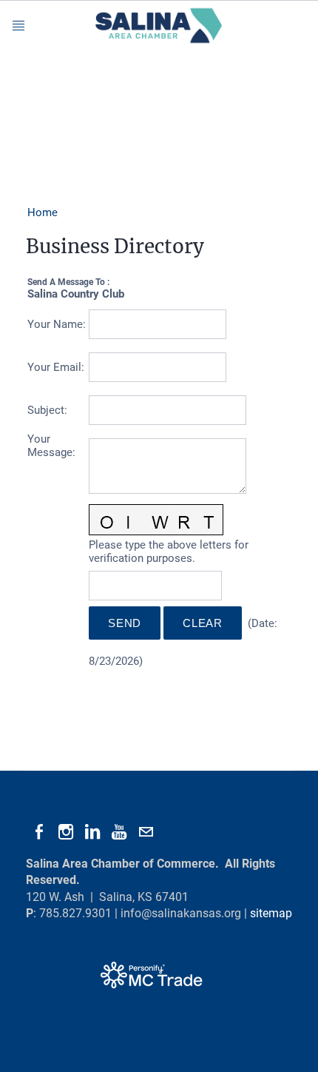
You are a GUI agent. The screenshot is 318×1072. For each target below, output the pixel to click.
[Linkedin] (92, 832)
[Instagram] (65, 832)
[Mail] (145, 832)
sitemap (271, 913)
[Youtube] (119, 832)
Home (42, 212)
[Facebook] (39, 832)
